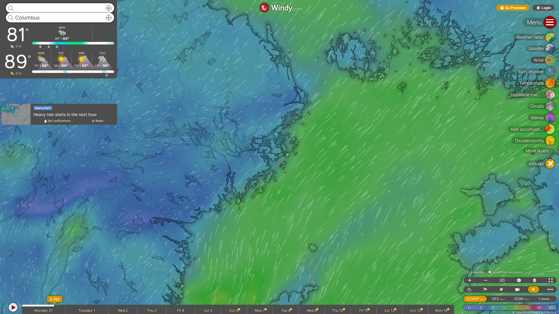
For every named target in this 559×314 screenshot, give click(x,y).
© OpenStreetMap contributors (534, 312)
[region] (279, 157)
